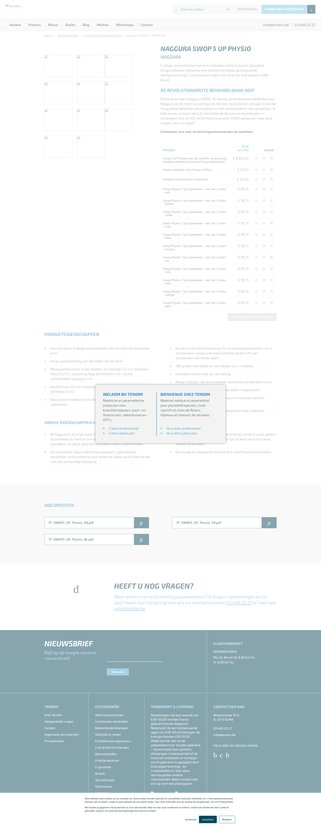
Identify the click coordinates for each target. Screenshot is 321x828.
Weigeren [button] (227, 819)
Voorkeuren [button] (191, 819)
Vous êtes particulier (181, 433)
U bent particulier (122, 433)
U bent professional (123, 428)
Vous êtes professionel (183, 428)
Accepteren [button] (208, 819)
